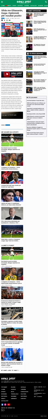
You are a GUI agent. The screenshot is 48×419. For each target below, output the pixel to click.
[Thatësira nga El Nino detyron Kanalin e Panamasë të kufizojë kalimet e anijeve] (29, 58)
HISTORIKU (24, 396)
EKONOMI (40, 5)
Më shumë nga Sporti (9, 132)
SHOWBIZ (26, 5)
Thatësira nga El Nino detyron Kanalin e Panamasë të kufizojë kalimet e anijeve (40, 57)
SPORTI (14, 5)
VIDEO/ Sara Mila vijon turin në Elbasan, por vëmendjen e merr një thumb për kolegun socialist (36, 104)
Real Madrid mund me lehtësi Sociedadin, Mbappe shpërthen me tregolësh (10, 149)
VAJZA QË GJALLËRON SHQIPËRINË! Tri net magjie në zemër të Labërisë (40, 72)
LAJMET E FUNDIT (7, 245)
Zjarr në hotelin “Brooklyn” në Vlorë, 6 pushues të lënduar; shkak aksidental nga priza (40, 80)
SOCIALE (23, 387)
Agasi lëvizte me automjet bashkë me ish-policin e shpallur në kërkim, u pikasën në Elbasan (35, 110)
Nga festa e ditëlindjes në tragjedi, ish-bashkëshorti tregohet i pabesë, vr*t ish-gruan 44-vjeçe (36, 129)
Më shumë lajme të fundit (9, 370)
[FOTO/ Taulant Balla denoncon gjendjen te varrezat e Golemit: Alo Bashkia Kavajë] (12, 333)
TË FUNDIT (4, 387)
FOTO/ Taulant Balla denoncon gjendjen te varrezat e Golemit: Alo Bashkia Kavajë (12, 343)
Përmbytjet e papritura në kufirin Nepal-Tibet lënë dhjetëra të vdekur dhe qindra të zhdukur (12, 323)
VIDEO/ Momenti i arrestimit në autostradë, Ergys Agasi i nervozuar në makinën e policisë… (40, 15)
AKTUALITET (33, 5)
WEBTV (9, 5)
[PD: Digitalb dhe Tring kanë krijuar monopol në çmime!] (29, 47)
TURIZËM (23, 389)
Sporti (3, 18)
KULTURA (23, 394)
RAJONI (13, 387)
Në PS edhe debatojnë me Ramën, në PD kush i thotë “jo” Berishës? (40, 29)
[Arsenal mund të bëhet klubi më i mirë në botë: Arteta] (29, 66)
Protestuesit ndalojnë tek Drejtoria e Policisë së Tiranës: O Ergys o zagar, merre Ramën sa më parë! (11, 302)
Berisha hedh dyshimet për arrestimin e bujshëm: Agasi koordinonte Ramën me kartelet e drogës (11, 364)
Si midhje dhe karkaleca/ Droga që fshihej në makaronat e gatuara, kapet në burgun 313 (40, 37)
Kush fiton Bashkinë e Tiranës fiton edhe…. (36, 100)
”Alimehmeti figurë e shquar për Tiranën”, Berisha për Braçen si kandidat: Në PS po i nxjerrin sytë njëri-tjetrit (36, 123)
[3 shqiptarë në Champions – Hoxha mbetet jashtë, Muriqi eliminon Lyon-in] (12, 159)
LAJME (3, 5)
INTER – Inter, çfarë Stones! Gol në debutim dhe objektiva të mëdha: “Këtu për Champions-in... (40, 89)
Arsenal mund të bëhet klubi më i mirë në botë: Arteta (39, 65)
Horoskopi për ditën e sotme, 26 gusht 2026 (36, 113)
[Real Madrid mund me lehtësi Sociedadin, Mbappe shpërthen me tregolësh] (12, 139)
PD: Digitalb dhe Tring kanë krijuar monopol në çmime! (39, 45)
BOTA (12, 391)
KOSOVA (13, 389)
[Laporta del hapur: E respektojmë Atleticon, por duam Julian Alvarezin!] (12, 195)
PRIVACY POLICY (44, 416)
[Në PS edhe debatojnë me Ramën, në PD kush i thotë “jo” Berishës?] (29, 31)
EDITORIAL (20, 5)
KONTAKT (23, 398)
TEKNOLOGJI (14, 394)
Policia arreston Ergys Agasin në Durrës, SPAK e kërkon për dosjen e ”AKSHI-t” (40, 22)
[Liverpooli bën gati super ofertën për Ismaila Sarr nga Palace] (12, 177)
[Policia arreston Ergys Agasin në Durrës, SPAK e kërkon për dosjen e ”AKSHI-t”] (29, 23)
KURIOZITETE (24, 391)
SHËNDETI (14, 398)
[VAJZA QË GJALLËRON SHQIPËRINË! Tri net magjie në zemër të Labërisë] (29, 74)
